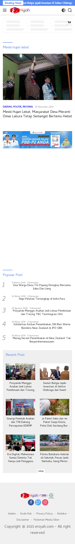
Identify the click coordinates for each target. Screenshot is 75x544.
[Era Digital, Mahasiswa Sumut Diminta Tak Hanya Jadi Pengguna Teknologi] (20, 443)
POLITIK (17, 106)
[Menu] (5, 10)
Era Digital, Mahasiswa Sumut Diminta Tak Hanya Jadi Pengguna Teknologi (20, 458)
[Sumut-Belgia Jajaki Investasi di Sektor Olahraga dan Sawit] (54, 371)
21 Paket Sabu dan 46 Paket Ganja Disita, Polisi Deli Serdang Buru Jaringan (54, 422)
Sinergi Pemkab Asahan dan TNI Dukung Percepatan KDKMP (20, 422)
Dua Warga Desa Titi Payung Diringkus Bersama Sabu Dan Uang (42, 287)
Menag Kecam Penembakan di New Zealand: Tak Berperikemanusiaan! (42, 340)
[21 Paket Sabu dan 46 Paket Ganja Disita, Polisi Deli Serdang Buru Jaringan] (54, 407)
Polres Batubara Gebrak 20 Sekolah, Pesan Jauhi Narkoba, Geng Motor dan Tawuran (54, 458)
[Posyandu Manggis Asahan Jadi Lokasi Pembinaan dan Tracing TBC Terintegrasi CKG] (20, 371)
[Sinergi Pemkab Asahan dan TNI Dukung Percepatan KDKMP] (20, 407)
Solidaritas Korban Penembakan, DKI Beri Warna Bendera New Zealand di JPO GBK (41, 326)
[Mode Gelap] (63, 10)
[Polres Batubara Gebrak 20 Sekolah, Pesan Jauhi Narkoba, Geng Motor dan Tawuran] (54, 443)
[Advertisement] (37, 163)
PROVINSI (28, 106)
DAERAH (7, 106)
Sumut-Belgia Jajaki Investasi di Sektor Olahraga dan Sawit (54, 387)
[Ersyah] (19, 10)
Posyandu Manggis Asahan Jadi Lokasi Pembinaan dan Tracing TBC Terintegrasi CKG (42, 312)
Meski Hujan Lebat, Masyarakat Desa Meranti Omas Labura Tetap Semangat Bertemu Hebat (37, 114)
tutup (41, 471)
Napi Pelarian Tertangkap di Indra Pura (42, 299)
